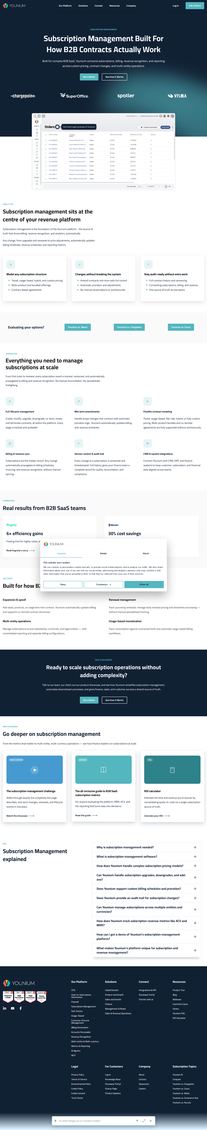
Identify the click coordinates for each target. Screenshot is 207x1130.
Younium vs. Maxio (181, 1093)
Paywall (75, 1002)
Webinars (177, 999)
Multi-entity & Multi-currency (85, 1041)
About (141, 1074)
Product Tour (179, 990)
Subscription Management (83, 1006)
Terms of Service (79, 1079)
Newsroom (144, 1084)
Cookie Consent (78, 1093)
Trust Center (77, 1098)
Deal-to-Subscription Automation (81, 996)
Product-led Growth (114, 995)
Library (176, 1009)
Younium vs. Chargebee (183, 1084)
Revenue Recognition (81, 1037)
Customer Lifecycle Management (80, 1021)
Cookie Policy (77, 1088)
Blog (175, 995)
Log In (108, 1074)
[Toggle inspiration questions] (55, 1120)
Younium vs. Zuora (181, 1088)
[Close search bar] (150, 1120)
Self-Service (77, 1011)
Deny (63, 584)
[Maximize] (144, 1120)
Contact (142, 1079)
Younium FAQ (179, 1013)
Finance (108, 1004)
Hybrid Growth (111, 990)
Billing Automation (79, 1027)
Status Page (111, 1088)
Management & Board (115, 1009)
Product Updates (113, 1093)
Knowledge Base (113, 1079)
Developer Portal (146, 995)
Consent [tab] (61, 553)
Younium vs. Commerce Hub (185, 1098)
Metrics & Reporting (80, 1046)
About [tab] (146, 553)
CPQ (73, 990)
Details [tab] (103, 553)
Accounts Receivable (80, 1032)
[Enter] (137, 1120)
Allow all (143, 584)
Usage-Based (77, 1016)
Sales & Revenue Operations (118, 1013)
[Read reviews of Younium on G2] (25, 997)
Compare (177, 1079)
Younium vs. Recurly (182, 1102)
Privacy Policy (77, 1074)
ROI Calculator (179, 1018)
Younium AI (178, 1074)
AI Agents (75, 1051)
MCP (73, 1055)
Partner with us (146, 999)
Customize (101, 584)
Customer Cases (180, 1004)
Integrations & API (147, 990)
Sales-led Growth (113, 999)
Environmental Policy (81, 1084)
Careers (142, 1088)
